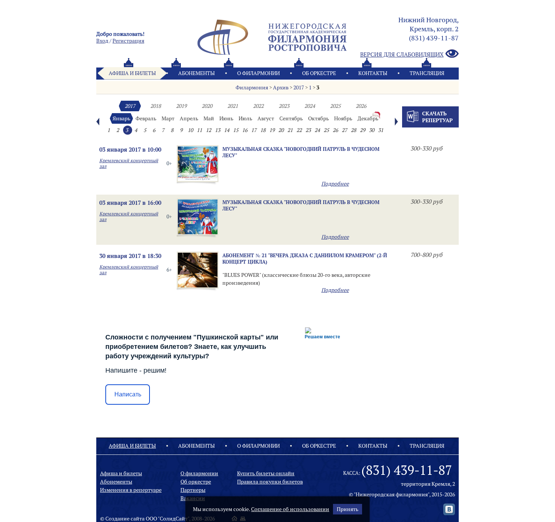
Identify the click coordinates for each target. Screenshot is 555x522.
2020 (207, 106)
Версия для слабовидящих (402, 54)
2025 (335, 106)
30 (371, 130)
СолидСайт (174, 518)
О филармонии (258, 73)
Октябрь (318, 118)
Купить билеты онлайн (265, 473)
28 (353, 130)
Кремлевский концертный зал (128, 163)
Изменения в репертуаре (131, 490)
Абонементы (196, 73)
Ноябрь (343, 118)
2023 (284, 106)
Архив (280, 87)
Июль (245, 118)
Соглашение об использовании (290, 509)
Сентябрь (291, 118)
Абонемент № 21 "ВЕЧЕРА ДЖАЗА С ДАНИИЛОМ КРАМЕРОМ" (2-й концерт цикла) (304, 258)
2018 (155, 106)
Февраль (146, 118)
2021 (232, 106)
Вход (102, 40)
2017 (298, 87)
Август (265, 118)
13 (217, 130)
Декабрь (368, 118)
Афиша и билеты (132, 73)
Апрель (189, 118)
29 (362, 130)
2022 (258, 106)
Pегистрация (128, 40)
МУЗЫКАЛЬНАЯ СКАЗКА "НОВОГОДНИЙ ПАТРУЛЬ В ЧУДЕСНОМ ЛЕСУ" (300, 152)
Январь (121, 118)
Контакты (372, 73)
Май (209, 118)
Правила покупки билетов (270, 481)
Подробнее (335, 183)
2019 (181, 106)
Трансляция (427, 73)
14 (226, 130)
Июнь (226, 118)
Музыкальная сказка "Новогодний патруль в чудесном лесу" (300, 205)
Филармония (252, 87)
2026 (361, 106)
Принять (347, 509)
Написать (127, 394)
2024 (309, 106)
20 (281, 130)
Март (168, 118)
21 (290, 130)
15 (235, 130)
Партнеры (192, 490)
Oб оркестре (319, 73)
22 (299, 130)
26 (335, 130)
